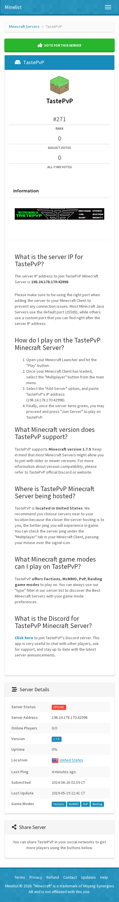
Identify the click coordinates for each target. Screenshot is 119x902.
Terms (19, 877)
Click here (24, 637)
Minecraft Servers (24, 26)
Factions (58, 804)
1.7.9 (56, 739)
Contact (70, 877)
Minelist (13, 7)
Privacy (35, 877)
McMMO (74, 804)
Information (26, 191)
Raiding (97, 804)
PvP (85, 804)
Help (104, 877)
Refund (53, 877)
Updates (88, 877)
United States (71, 760)
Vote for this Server (62, 45)
